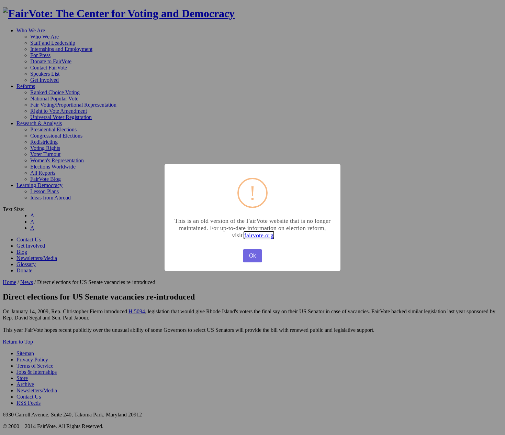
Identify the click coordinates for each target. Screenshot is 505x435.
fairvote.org (258, 235)
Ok (252, 256)
